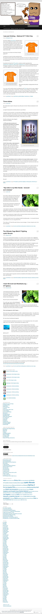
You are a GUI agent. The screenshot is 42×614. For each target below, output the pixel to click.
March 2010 (5, 600)
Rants (16, 498)
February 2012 (5, 574)
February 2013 (5, 560)
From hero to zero (6, 470)
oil (20, 496)
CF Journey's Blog (6, 407)
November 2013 (5, 550)
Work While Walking (6, 423)
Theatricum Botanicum (30, 498)
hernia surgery (20, 489)
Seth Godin (5, 419)
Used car (19, 499)
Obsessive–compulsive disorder (11, 496)
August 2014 (5, 539)
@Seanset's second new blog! (8, 403)
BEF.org (15, 64)
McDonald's (21, 494)
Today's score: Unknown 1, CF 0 (8, 512)
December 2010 (5, 590)
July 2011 (4, 582)
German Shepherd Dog (23, 487)
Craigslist (22, 482)
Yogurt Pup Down (6, 464)
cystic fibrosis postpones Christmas (9, 465)
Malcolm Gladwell (6, 434)
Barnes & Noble (12, 480)
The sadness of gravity (7, 507)
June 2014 (5, 541)
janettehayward (8, 394)
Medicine (31, 494)
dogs (15, 485)
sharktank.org (5, 64)
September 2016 (6, 531)
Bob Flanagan (23, 480)
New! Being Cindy (6, 415)
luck (18, 494)
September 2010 (6, 593)
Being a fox (17, 480)
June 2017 (5, 524)
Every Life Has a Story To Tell (8, 409)
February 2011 (5, 588)
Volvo (23, 499)
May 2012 (4, 570)
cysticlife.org (11, 64)
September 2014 (6, 538)
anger (4, 480)
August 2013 (5, 553)
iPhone (11, 492)
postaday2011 (6, 498)
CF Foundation (15, 63)
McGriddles (28, 494)
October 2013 (5, 551)
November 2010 (5, 591)
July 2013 (4, 554)
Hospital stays (15, 491)
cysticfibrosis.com (21, 64)
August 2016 (5, 532)
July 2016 (4, 533)
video (22, 499)
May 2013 (4, 556)
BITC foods (5, 430)
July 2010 (4, 596)
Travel (4, 499)
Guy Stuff (36, 487)
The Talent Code (6, 436)
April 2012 (5, 571)
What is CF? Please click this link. (9, 437)
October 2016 (5, 530)
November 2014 (5, 537)
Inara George (36, 491)
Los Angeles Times (13, 494)
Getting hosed (30, 487)
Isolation (13, 492)
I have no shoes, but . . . (7, 474)
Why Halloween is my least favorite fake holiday (11, 518)
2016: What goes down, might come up (9, 475)
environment (18, 485)
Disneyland (10, 485)
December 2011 (5, 576)
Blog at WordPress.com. (14, 610)
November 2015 (5, 535)
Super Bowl (25, 498)
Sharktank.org (5, 421)
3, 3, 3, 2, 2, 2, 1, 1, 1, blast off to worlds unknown (11, 511)
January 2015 (5, 536)
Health (4, 489)
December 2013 (5, 548)
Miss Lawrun (5, 413)
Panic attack (22, 496)
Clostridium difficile (16, 482)
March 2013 (5, 559)
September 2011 (6, 580)
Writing (26, 499)
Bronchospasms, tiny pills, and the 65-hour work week (12, 513)
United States (16, 499)
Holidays (28, 489)
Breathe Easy (5, 406)
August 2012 (5, 567)
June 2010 (5, 597)
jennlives (7, 371)
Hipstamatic (24, 489)
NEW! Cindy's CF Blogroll (7, 416)
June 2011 (5, 583)
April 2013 (5, 558)
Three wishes (7, 101)
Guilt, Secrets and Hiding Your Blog (9, 514)
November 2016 (5, 529)
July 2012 (4, 568)
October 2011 (5, 578)
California (32, 480)
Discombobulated (6, 468)
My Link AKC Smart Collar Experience (9, 462)
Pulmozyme (29, 277)
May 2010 (4, 598)
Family (22, 485)
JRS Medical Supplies (7, 433)
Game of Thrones (17, 487)
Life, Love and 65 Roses (7, 411)
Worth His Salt (5, 424)
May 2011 (4, 584)
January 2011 (5, 589)
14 (37, 36)
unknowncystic (8, 374)
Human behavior (23, 491)
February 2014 (5, 546)
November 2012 (5, 563)
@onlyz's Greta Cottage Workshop (9, 428)
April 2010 (5, 599)
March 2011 (5, 586)
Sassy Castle (5, 418)
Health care (8, 489)
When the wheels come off (7, 466)
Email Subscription (6, 440)
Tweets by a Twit (6, 604)
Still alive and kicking (15, 386)
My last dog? (5, 463)
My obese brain (5, 467)
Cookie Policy (22, 612)
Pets (34, 496)
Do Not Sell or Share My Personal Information (25, 610)
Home (4, 26)
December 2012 (5, 562)
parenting (31, 496)
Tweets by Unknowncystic (7, 605)
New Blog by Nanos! (6, 414)
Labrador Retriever (28, 492)
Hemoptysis (15, 489)
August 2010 (5, 595)
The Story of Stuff (6, 435)
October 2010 (5, 592)
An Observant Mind (6, 404)
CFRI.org (4, 432)
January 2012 (5, 575)
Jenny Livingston (6, 410)
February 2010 (5, 602)
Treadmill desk (8, 499)
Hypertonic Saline (24, 277)
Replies (31, 96)
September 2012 (6, 566)
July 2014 (4, 540)
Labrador (23, 492)
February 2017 (5, 525)
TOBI (37, 277)
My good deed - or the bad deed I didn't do (10, 517)
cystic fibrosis (13, 40)
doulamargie (8, 383)
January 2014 (5, 547)
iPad (9, 492)
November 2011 (5, 577)
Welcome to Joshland (6, 422)
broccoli (14, 226)
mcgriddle (24, 494)
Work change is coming (14, 371)
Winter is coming (6, 473)
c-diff (29, 480)
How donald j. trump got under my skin (10, 472)
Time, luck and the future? (7, 509)
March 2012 (5, 573)
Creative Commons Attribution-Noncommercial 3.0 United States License (23, 455)
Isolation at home (6, 471)
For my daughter (7, 487)
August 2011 (5, 581)
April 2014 (5, 544)
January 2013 (5, 561)
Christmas (11, 482)
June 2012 (5, 569)
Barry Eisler (5, 429)
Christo (25, 88)
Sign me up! (6, 447)
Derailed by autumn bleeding (8, 515)
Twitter (12, 499)
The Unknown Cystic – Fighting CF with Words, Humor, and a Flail (14, 28)
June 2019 (5, 522)
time (35, 498)
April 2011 (5, 585)
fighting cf (22, 96)
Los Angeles (6, 494)
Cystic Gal (5, 408)
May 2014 (4, 543)
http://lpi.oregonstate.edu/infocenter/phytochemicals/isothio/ (13, 363)
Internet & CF (5, 492)
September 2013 (6, 552)
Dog (13, 485)
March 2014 (5, 545)
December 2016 (5, 528)
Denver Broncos (6, 485)
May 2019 (4, 523)
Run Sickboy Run (6, 417)
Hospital (31, 489)
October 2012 (5, 565)
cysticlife (19, 96)
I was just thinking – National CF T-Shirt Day (18, 36)
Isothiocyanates (28, 181)
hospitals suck (7, 491)
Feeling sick (25, 485)
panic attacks (27, 496)
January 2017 (5, 526)
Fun (14, 487)
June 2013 (5, 555)
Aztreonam (7, 480)
